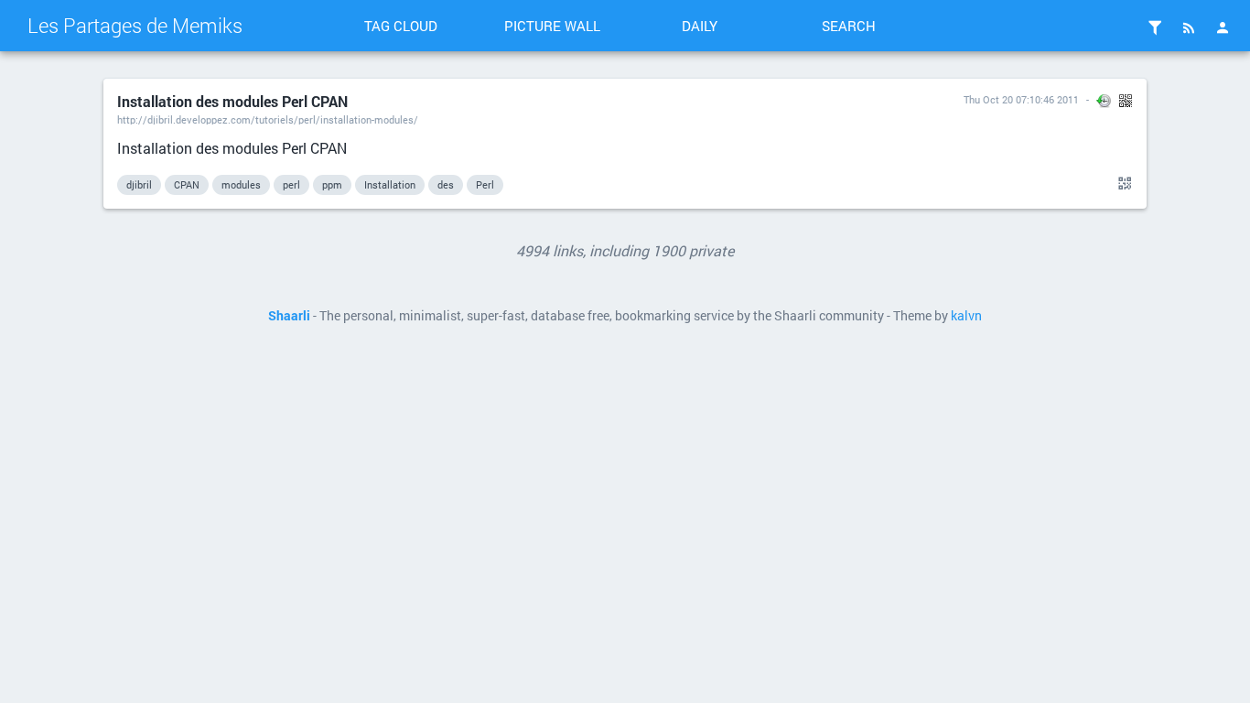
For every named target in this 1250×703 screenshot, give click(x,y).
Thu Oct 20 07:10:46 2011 (1021, 99)
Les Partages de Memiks (134, 25)
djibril (139, 184)
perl (291, 184)
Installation (389, 184)
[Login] (1222, 27)
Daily (699, 25)
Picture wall (552, 25)
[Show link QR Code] (1122, 184)
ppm (332, 184)
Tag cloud (400, 25)
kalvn (966, 316)
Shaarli (289, 316)
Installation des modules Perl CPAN (232, 101)
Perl (485, 184)
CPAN (186, 184)
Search (849, 25)
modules (241, 184)
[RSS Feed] (1188, 27)
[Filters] (1155, 27)
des (445, 184)
